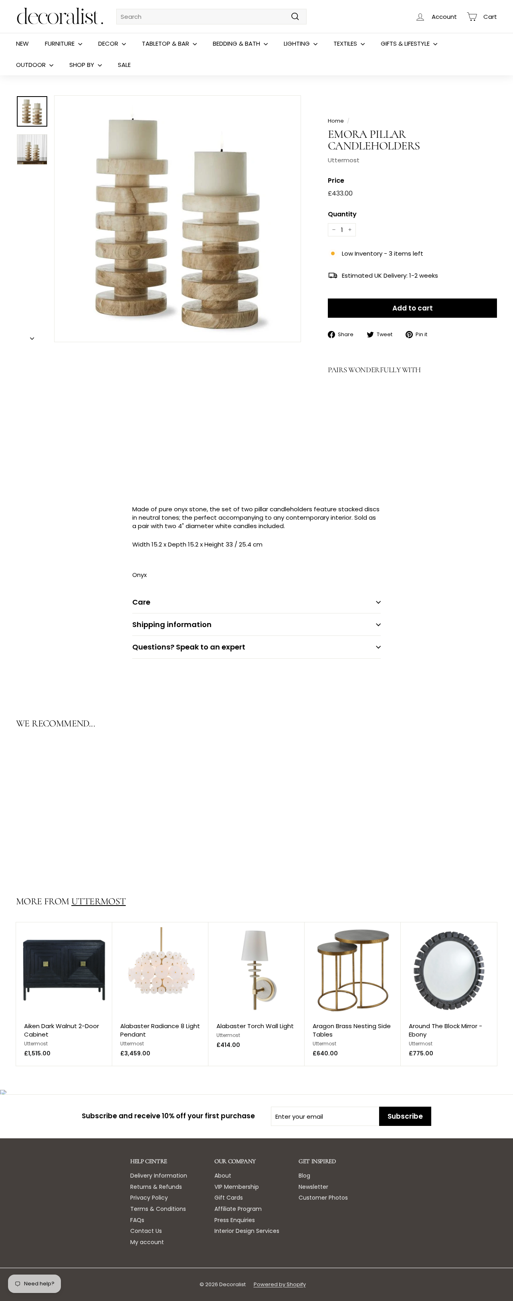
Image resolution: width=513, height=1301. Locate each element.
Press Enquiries (234, 1220)
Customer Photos (323, 1198)
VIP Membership (236, 1187)
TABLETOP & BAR (166, 43)
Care (141, 602)
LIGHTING (297, 43)
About (222, 1176)
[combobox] (211, 16)
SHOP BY (82, 65)
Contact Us (146, 1231)
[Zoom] (178, 219)
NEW (22, 43)
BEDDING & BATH (237, 43)
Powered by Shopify (280, 1284)
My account (147, 1242)
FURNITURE (60, 43)
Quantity (342, 214)
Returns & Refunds (156, 1187)
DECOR (109, 43)
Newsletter (313, 1187)
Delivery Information (158, 1176)
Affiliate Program (238, 1209)
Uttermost (344, 160)
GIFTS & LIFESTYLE (406, 43)
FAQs (137, 1220)
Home (336, 120)
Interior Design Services (246, 1231)
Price (336, 180)
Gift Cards (228, 1198)
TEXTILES (346, 43)
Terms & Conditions (158, 1209)
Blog (304, 1176)
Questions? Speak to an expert (188, 647)
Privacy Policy (149, 1198)
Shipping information (172, 624)
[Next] (32, 336)
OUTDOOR (31, 65)
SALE (124, 65)
